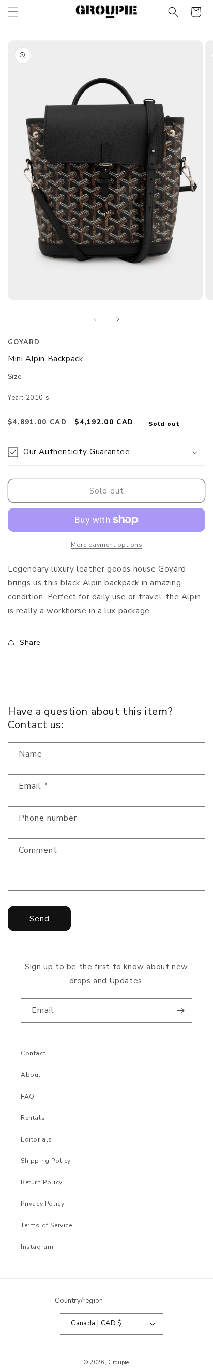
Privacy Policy (42, 1203)
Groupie (118, 1362)
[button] (13, 12)
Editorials (36, 1139)
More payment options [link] (106, 545)
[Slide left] (95, 319)
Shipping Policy (46, 1161)
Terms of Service (46, 1225)
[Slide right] (117, 319)
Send (39, 919)
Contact (33, 1053)
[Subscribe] (180, 1010)
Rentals (33, 1118)
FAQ (28, 1096)
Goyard (24, 342)
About (31, 1075)
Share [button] (30, 643)
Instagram (37, 1247)
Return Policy (42, 1182)
